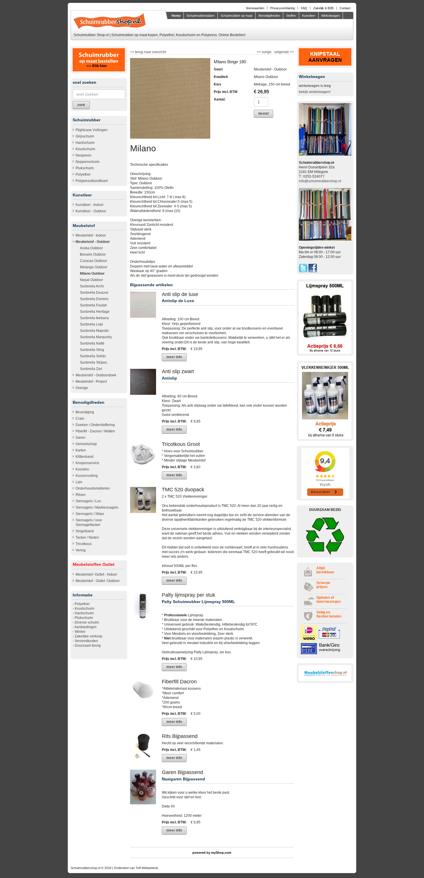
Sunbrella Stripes (93, 362)
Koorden (82, 469)
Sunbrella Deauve (94, 293)
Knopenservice (87, 463)
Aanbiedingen (85, 627)
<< (259, 52)
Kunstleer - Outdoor (91, 211)
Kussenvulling (87, 476)
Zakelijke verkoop (88, 636)
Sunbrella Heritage (95, 312)
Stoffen (291, 15)
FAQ (304, 8)
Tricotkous (84, 544)
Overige (82, 388)
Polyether (83, 174)
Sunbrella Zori (91, 369)
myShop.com (221, 852)
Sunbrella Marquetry (96, 337)
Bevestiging (85, 412)
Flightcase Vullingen (92, 130)
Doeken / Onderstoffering (95, 425)
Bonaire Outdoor (93, 254)
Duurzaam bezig (88, 645)
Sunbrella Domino (94, 299)
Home (176, 15)
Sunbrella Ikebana (94, 318)
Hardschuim (85, 143)
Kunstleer (308, 15)
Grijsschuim (85, 136)
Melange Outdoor (93, 267)
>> (291, 52)
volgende (284, 52)
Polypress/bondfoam (92, 181)
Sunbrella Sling (92, 350)
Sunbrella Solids (93, 356)
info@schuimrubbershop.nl (320, 181)
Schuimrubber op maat (236, 15)
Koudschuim (85, 149)
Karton (81, 450)
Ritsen (81, 495)
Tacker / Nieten (87, 537)
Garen (80, 438)
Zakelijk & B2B (323, 8)
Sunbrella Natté (92, 343)
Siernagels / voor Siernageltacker (89, 522)
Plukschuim (85, 168)
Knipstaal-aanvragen (186, 24)
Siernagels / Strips (90, 514)
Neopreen (83, 155)
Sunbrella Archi (92, 286)
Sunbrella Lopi (91, 324)
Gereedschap (86, 444)
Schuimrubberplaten (201, 15)
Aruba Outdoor (91, 248)
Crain (80, 418)
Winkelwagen (330, 15)
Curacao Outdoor (93, 261)
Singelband (85, 531)
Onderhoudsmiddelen (93, 488)
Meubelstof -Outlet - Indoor (96, 574)
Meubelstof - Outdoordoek (96, 375)
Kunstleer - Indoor (90, 205)
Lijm (79, 482)
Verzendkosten (86, 641)
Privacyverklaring (282, 8)
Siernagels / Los (88, 501)
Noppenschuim (88, 162)
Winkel (80, 632)
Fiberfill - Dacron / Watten (95, 431)
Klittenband (84, 457)
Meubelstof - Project (91, 382)
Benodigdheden (269, 15)
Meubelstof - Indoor (91, 235)
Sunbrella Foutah (93, 305)
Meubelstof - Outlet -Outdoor (98, 581)
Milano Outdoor (92, 273)
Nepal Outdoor (91, 280)
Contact (344, 8)
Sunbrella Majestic (94, 331)
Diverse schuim (87, 622)
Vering (81, 550)
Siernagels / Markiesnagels (97, 507)
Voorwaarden (255, 8)
